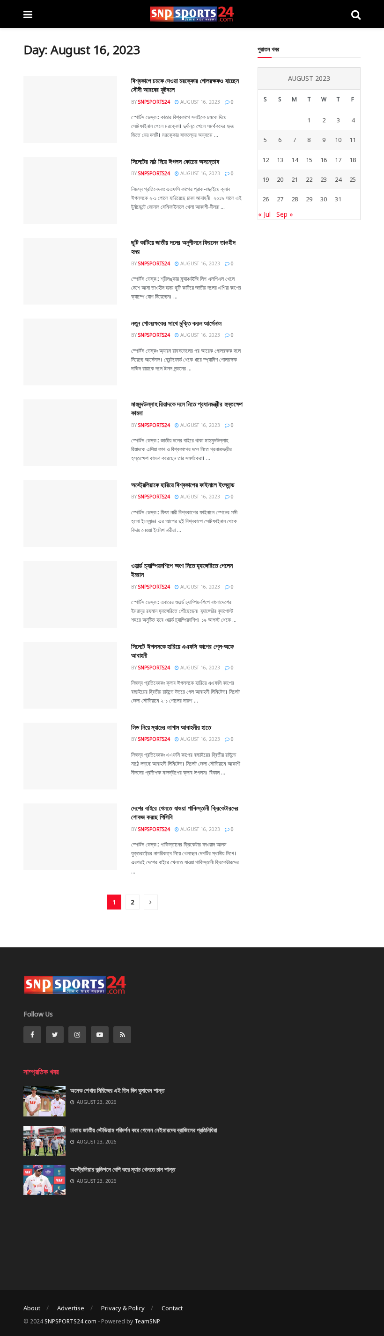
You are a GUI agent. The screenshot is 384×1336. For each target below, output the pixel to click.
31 (338, 199)
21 (294, 179)
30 (323, 199)
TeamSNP (146, 1321)
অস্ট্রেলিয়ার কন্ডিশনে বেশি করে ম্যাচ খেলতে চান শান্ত (122, 1169)
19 (265, 179)
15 (309, 160)
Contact (172, 1308)
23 (323, 179)
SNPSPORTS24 (154, 102)
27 (280, 199)
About (31, 1308)
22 (309, 179)
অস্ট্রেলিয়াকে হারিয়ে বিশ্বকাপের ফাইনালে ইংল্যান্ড (182, 484)
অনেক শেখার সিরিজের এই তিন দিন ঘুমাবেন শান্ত (117, 1090)
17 (338, 160)
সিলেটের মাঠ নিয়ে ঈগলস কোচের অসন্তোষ (175, 161)
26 (265, 199)
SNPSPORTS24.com (70, 1321)
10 (338, 139)
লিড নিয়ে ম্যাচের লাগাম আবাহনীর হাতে (171, 727)
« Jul (264, 214)
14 (294, 160)
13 (280, 160)
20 (280, 179)
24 (338, 179)
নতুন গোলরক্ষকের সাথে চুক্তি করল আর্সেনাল (176, 323)
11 (352, 139)
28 (294, 199)
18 (352, 160)
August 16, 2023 (199, 102)
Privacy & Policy (123, 1308)
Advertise (70, 1308)
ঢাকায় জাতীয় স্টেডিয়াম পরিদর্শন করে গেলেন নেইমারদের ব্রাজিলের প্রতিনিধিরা (143, 1130)
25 (352, 179)
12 (265, 160)
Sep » (284, 214)
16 (323, 160)
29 (309, 199)
